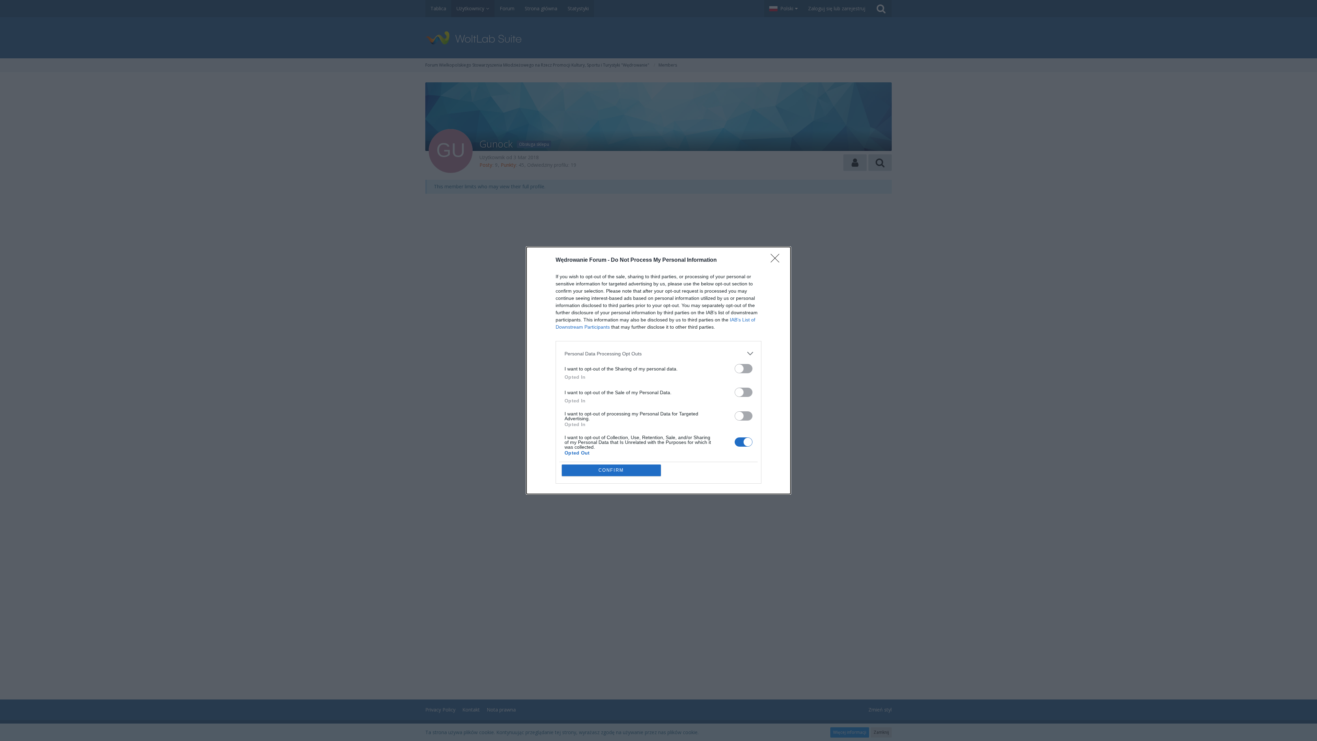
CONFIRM (611, 470)
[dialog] (658, 370)
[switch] (743, 368)
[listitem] (658, 353)
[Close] (777, 260)
